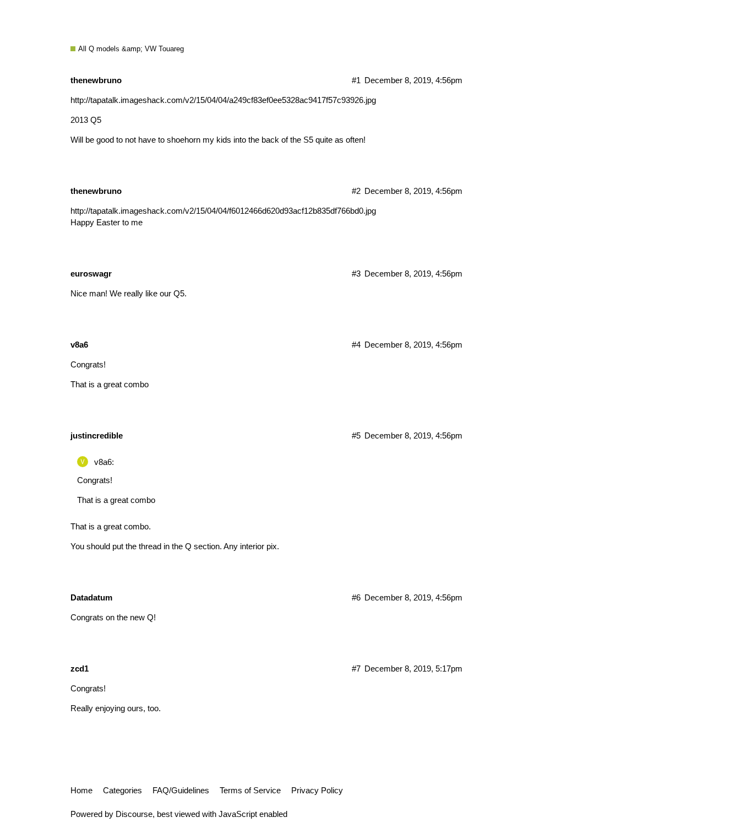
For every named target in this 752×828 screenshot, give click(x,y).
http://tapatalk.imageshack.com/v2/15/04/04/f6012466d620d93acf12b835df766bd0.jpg (223, 210)
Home (81, 790)
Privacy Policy (317, 790)
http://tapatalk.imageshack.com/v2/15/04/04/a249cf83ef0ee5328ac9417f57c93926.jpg (223, 100)
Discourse (134, 814)
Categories (122, 790)
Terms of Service (250, 790)
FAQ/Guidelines (180, 790)
